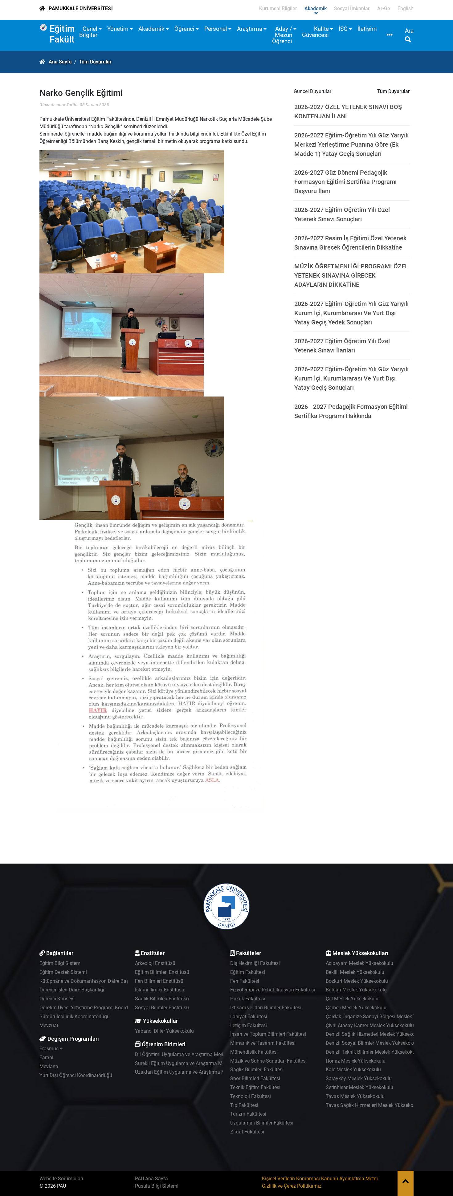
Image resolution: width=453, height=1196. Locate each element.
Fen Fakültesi (244, 981)
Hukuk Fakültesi (247, 999)
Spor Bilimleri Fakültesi (255, 1078)
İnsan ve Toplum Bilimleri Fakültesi (268, 1034)
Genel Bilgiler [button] (88, 32)
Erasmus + (51, 1049)
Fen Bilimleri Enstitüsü (159, 981)
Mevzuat (48, 1025)
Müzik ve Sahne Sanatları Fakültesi (268, 1061)
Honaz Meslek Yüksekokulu (356, 1061)
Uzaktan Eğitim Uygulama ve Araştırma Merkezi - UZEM (195, 1072)
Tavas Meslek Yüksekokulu (355, 1096)
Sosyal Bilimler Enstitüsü (162, 1008)
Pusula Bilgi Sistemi (156, 1186)
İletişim (367, 28)
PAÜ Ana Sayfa (151, 1179)
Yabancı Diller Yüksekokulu (164, 1031)
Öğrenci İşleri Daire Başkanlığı (71, 990)
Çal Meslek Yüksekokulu (352, 999)
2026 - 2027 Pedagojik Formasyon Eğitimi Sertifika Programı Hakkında (351, 411)
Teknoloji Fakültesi (250, 1096)
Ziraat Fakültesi (247, 1132)
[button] (390, 35)
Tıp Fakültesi (244, 1105)
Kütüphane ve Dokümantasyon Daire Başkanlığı (91, 981)
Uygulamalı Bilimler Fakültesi (261, 1123)
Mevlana (48, 1066)
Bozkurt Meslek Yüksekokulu (357, 981)
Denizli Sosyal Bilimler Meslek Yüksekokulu (373, 1043)
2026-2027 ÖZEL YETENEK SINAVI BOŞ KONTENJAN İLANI (348, 111)
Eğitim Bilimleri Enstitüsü (162, 972)
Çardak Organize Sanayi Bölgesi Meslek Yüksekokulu (383, 1016)
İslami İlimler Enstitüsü (159, 990)
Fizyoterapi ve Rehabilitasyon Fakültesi (272, 990)
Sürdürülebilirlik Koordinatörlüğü (74, 1016)
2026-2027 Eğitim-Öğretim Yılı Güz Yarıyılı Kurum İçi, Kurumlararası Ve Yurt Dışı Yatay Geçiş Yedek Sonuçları (351, 313)
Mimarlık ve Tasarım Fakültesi (263, 1043)
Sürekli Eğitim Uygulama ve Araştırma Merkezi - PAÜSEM (196, 1063)
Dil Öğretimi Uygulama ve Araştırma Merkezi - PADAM (193, 1054)
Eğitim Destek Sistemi (63, 972)
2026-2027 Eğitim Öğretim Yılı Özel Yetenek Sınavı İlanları (342, 345)
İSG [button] (343, 28)
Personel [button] (215, 28)
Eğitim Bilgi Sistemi (60, 963)
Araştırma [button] (249, 28)
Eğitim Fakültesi (68, 34)
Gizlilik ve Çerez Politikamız (291, 1186)
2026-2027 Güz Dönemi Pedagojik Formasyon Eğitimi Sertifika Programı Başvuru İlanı (345, 182)
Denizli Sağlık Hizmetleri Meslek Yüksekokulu (375, 1034)
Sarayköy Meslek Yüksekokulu (359, 1078)
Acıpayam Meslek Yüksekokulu (359, 963)
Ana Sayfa (60, 62)
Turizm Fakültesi (248, 1114)
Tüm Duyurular (95, 62)
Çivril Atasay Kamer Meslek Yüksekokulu (370, 1025)
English (406, 8)
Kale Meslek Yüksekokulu (353, 1069)
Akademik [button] (151, 28)
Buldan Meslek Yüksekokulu (356, 990)
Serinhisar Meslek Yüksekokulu (359, 1087)
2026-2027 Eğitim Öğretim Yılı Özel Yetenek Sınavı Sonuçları (342, 214)
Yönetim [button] (118, 28)
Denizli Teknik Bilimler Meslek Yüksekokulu (372, 1052)
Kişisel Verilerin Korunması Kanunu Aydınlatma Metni (320, 1179)
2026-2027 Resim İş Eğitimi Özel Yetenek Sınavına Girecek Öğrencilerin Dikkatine (350, 242)
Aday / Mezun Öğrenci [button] (282, 35)
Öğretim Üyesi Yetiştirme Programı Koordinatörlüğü (94, 1008)
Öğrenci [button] (184, 28)
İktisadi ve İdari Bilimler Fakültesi (265, 1008)
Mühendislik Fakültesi (254, 1052)
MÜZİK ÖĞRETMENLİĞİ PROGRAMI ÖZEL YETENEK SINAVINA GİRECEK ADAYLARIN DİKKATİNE (351, 275)
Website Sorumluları (61, 1179)
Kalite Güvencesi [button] (315, 32)
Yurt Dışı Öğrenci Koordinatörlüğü (75, 1075)
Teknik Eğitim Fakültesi (255, 1087)
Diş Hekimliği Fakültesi (255, 963)
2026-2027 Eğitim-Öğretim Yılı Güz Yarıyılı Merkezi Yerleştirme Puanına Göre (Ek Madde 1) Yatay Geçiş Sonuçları (351, 144)
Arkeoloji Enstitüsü (155, 963)
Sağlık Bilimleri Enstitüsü (162, 999)
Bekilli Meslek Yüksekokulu (355, 972)
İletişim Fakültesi (248, 1025)
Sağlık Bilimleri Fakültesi (257, 1069)
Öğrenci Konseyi (57, 999)
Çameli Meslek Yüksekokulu (356, 1008)
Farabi (46, 1057)
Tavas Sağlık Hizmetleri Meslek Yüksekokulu (374, 1105)
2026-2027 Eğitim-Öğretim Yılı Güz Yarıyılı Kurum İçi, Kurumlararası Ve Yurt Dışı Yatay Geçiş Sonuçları (351, 378)
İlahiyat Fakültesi (248, 1016)
